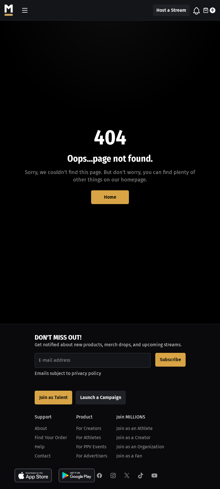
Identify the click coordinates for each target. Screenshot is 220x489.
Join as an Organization (140, 446)
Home (110, 197)
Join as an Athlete (134, 428)
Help (40, 446)
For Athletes (88, 437)
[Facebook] (99, 475)
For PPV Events (91, 446)
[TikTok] (140, 475)
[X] (126, 475)
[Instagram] (113, 475)
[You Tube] (154, 475)
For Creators (88, 428)
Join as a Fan (129, 456)
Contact (43, 456)
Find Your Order (51, 437)
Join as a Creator (133, 437)
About (41, 428)
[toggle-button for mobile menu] (25, 10)
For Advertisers (91, 456)
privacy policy (86, 373)
